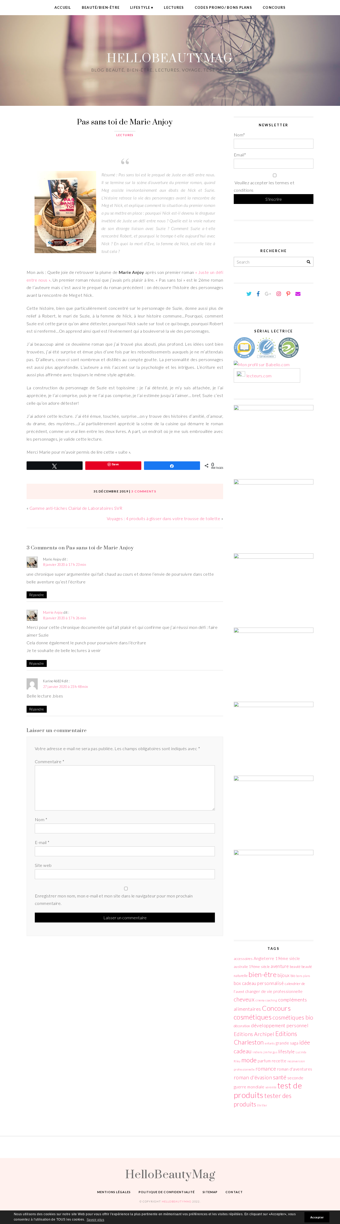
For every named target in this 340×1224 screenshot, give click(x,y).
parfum (264, 1060)
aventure (280, 966)
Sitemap (210, 1192)
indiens (257, 1052)
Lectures (174, 7)
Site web (43, 865)
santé (279, 1077)
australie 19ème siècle (252, 966)
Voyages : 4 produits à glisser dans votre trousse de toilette (163, 518)
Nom (41, 819)
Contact (234, 1192)
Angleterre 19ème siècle (277, 958)
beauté (295, 966)
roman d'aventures (294, 1069)
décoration (242, 1026)
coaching (271, 1000)
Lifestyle (140, 7)
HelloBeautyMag (170, 58)
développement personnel (279, 1025)
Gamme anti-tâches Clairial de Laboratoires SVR (75, 508)
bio (293, 976)
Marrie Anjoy (53, 612)
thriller (262, 1105)
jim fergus (270, 1052)
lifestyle (286, 1051)
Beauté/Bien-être (101, 7)
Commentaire (49, 761)
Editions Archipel (254, 1034)
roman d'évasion (253, 1077)
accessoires (243, 958)
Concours (274, 7)
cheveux (244, 999)
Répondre (36, 595)
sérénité (271, 1087)
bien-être (263, 974)
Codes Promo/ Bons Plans (223, 7)
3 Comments (143, 491)
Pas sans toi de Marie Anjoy (125, 121)
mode (249, 1060)
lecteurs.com (259, 375)
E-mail (42, 842)
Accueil (62, 7)
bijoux (284, 975)
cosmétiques (252, 1017)
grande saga (287, 1043)
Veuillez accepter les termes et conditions (264, 186)
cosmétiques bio (293, 1017)
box (237, 983)
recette (279, 1060)
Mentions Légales (114, 1192)
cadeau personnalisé (263, 983)
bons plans (303, 975)
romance (266, 1069)
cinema (260, 1000)
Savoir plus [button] (95, 1220)
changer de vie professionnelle (274, 991)
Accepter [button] (317, 1217)
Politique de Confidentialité (167, 1192)
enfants (270, 1043)
